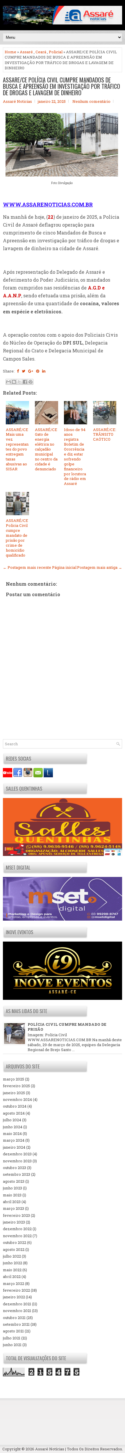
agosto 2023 (13, 1181)
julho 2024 (12, 1119)
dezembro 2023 (17, 1154)
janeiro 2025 (14, 1092)
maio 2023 (12, 1195)
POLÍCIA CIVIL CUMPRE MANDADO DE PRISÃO (67, 1027)
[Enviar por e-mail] (8, 382)
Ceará (40, 51)
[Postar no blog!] (14, 382)
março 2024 (13, 1140)
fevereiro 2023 (16, 1215)
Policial (56, 51)
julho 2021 (11, 1338)
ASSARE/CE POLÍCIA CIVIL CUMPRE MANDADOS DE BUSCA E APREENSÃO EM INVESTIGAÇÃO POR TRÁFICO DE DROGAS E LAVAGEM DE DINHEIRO (61, 86)
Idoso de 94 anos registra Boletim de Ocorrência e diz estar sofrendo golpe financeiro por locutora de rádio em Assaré (75, 456)
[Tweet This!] (23, 371)
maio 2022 (12, 1269)
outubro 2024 (14, 1106)
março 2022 (13, 1283)
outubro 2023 (14, 1167)
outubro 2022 (14, 1242)
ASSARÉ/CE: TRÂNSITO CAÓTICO (104, 434)
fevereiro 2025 (16, 1085)
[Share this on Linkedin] (44, 371)
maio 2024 (12, 1133)
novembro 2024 (17, 1099)
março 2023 (13, 1208)
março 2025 (13, 1079)
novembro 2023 (17, 1161)
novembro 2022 (17, 1235)
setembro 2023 (16, 1174)
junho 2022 (12, 1262)
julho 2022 (12, 1256)
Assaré (26, 51)
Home (10, 51)
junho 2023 (12, 1188)
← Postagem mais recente (27, 567)
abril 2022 (12, 1276)
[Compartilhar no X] (19, 382)
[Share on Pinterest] (38, 371)
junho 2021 (12, 1344)
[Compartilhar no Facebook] (25, 382)
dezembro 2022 (17, 1228)
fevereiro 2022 (16, 1290)
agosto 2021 (13, 1331)
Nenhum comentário (91, 101)
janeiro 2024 (14, 1147)
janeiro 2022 (14, 1297)
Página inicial (64, 567)
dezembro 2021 (17, 1304)
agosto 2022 (13, 1249)
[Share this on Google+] (31, 371)
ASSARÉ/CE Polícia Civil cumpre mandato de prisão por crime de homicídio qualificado (17, 537)
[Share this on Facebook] (17, 371)
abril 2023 (12, 1201)
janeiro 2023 (14, 1222)
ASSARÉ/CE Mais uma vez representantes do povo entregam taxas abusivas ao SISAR (17, 449)
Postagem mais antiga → (99, 567)
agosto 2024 (14, 1113)
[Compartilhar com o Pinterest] (30, 382)
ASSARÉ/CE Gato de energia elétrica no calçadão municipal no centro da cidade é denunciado (46, 449)
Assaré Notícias (49, 1449)
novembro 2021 (17, 1310)
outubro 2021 (14, 1317)
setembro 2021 (16, 1324)
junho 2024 (12, 1126)
